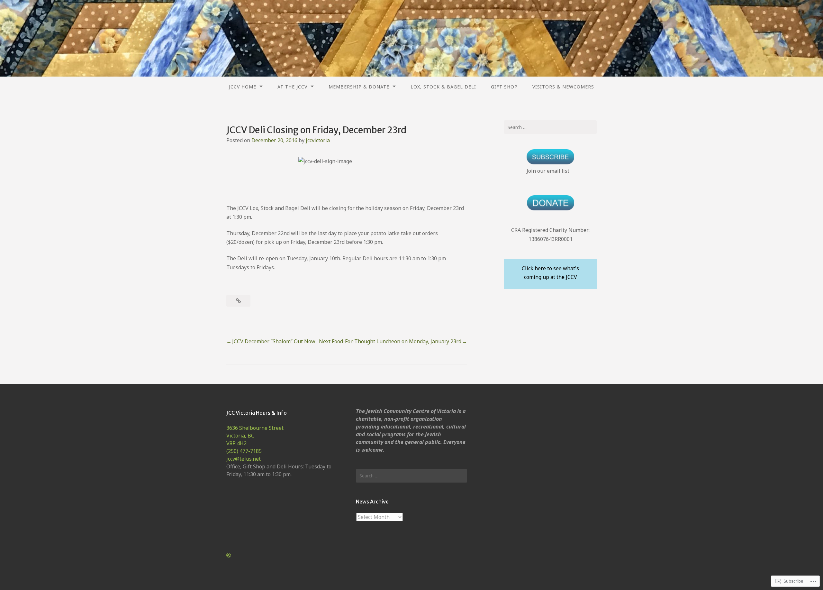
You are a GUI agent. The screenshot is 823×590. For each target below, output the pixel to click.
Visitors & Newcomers (563, 87)
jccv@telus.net (243, 458)
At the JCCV (292, 87)
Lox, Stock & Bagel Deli (443, 87)
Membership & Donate (359, 87)
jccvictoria (318, 140)
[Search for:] (550, 127)
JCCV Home (242, 87)
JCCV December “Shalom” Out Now (273, 341)
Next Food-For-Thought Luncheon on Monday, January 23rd (390, 341)
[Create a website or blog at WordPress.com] (228, 555)
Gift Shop (504, 87)
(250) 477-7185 (244, 451)
